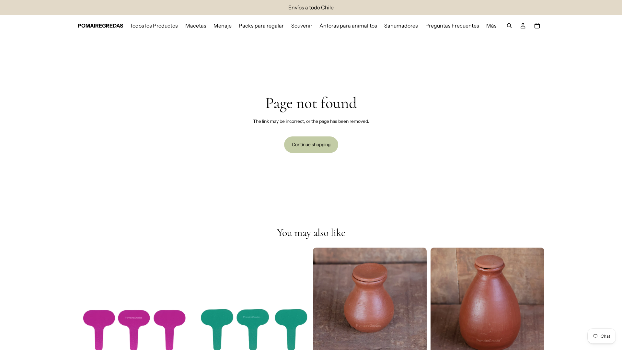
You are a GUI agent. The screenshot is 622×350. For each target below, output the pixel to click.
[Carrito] (537, 25)
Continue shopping (311, 144)
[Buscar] (509, 25)
